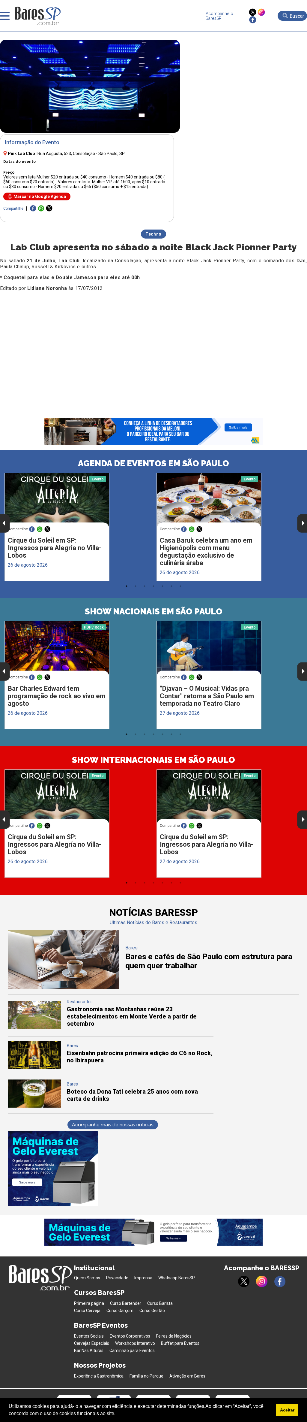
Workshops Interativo (135, 1343)
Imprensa (143, 1277)
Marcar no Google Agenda (39, 196)
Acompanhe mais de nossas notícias (113, 1125)
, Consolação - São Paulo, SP (81, 153)
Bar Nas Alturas (88, 1350)
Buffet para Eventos (180, 1343)
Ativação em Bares (187, 1376)
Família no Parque (146, 1376)
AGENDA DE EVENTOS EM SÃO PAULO (153, 463)
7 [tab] (180, 586)
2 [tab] (136, 586)
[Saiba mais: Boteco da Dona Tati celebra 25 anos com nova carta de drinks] (34, 1106)
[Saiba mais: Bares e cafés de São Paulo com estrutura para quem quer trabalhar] (64, 987)
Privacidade (117, 1277)
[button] (117, 1414)
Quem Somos (87, 1277)
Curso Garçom (119, 1310)
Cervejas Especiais (91, 1343)
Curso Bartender (125, 1303)
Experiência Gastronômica (99, 1376)
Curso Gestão (152, 1310)
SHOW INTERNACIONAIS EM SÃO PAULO (153, 760)
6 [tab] (171, 586)
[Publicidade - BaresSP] (53, 1168)
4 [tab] (153, 586)
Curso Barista (160, 1303)
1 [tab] (127, 586)
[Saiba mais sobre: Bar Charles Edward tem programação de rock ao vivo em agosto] (57, 648)
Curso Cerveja (87, 1310)
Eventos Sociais (89, 1336)
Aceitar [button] (287, 1410)
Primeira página (89, 1303)
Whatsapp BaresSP (176, 1277)
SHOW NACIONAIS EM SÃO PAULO (153, 612)
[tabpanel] (77, 527)
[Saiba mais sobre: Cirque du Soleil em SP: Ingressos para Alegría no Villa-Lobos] (57, 500)
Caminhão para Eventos (132, 1350)
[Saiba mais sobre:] (209, 648)
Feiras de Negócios (174, 1336)
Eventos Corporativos (130, 1336)
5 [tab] (162, 586)
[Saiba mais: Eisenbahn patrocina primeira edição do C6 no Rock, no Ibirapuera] (34, 1067)
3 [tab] (145, 586)
